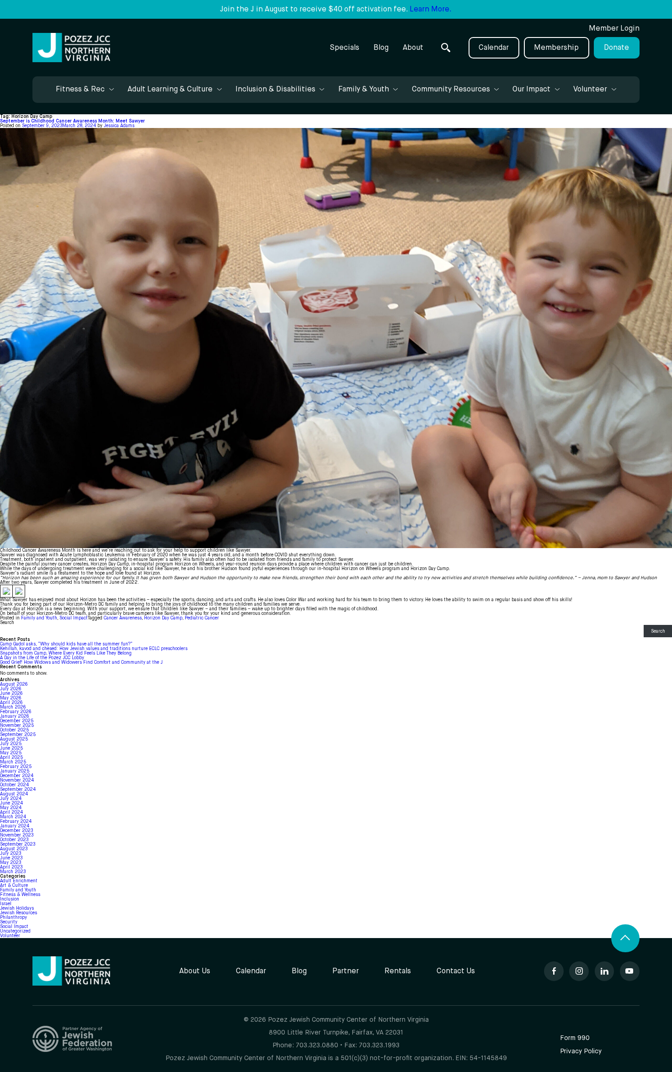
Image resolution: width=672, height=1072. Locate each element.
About (413, 48)
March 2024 (13, 817)
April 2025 (11, 757)
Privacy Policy (581, 1051)
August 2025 (14, 739)
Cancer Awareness (123, 618)
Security (8, 922)
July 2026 (10, 689)
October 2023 (14, 839)
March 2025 (13, 762)
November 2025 (17, 725)
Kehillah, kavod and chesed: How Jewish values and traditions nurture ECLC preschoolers (94, 648)
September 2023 (17, 844)
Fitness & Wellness (20, 894)
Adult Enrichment (18, 881)
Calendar (494, 48)
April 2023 (11, 867)
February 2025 (16, 766)
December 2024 (16, 775)
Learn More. (431, 9)
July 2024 (10, 798)
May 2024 (10, 807)
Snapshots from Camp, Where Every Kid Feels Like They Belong (66, 653)
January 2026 (14, 716)
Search (7, 622)
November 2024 (17, 780)
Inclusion (9, 899)
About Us (194, 971)
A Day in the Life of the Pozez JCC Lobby (42, 658)
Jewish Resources (18, 913)
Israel (5, 903)
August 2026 (13, 684)
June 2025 (11, 748)
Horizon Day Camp (163, 618)
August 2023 (13, 849)
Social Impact (73, 618)
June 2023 (11, 858)
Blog (381, 48)
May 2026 (10, 698)
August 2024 (14, 794)
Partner (345, 971)
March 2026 (13, 707)
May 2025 (10, 753)
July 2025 (10, 743)
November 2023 (16, 835)
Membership (556, 48)
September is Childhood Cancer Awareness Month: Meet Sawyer (72, 121)
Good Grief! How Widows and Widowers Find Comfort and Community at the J (81, 662)
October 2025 (14, 730)
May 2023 (10, 862)
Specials (344, 48)
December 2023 (16, 830)
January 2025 (14, 771)
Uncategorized (15, 931)
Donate (616, 48)
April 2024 (11, 812)
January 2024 (14, 826)
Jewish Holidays (17, 908)
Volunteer (10, 935)
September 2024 (18, 789)
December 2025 (16, 721)
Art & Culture (14, 885)
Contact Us (456, 971)
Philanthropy (13, 917)
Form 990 (575, 1038)
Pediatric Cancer (202, 618)
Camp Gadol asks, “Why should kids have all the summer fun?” (66, 644)
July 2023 (10, 853)
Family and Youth (39, 618)
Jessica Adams (119, 125)
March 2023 (13, 871)
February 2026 (15, 711)
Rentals (397, 971)
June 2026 (11, 693)
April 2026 (11, 702)
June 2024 (11, 803)
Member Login (614, 28)
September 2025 (18, 734)
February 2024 (16, 821)
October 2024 (14, 785)
